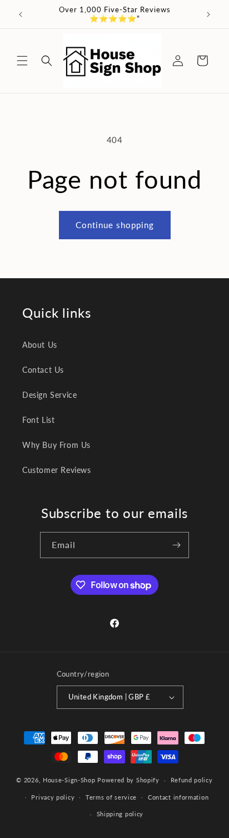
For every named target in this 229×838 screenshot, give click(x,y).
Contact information (178, 797)
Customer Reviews (56, 470)
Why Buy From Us (56, 445)
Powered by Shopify (128, 779)
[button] (22, 60)
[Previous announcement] (20, 14)
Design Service (49, 395)
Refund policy (192, 779)
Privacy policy (52, 797)
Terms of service (111, 797)
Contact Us (43, 369)
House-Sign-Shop (69, 779)
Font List (38, 420)
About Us (39, 344)
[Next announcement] (208, 14)
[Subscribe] (176, 545)
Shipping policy (120, 813)
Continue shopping (115, 225)
